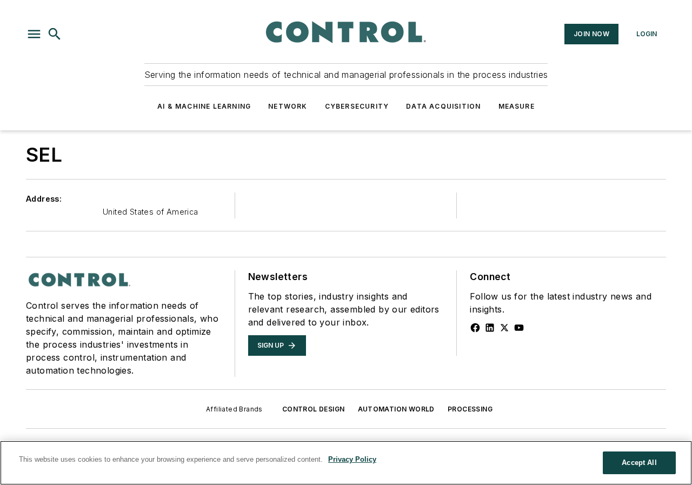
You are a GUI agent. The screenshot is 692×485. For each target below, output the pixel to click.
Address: (44, 198)
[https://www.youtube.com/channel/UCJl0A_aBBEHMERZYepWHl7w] (519, 327)
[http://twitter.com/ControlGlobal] (504, 327)
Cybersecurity (357, 106)
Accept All (639, 463)
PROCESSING (470, 409)
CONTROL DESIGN (313, 409)
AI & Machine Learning (204, 106)
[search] (54, 34)
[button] (34, 34)
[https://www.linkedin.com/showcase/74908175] (489, 327)
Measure (516, 106)
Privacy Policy (352, 459)
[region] (346, 463)
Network (287, 106)
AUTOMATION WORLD (396, 409)
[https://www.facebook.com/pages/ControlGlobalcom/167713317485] (475, 327)
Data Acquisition (443, 106)
